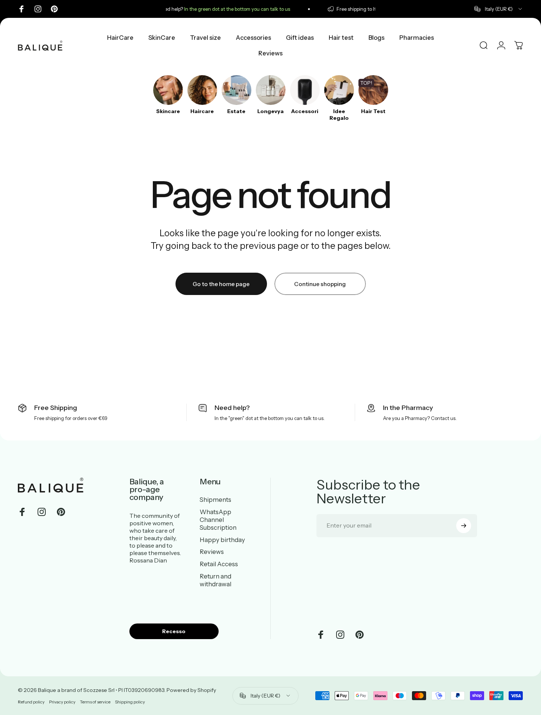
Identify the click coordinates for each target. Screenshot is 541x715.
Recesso (174, 631)
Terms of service (95, 702)
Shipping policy (130, 702)
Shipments (215, 499)
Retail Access (219, 564)
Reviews (212, 551)
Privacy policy (62, 702)
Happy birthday (222, 539)
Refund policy (31, 702)
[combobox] (498, 9)
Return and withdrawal (215, 580)
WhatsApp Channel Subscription (218, 519)
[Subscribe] (463, 525)
